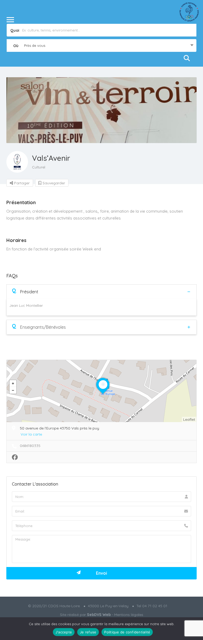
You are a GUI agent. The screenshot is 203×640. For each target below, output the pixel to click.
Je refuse (88, 632)
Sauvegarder (53, 183)
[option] (101, 110)
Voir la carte (31, 434)
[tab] (101, 291)
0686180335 (30, 445)
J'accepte (64, 632)
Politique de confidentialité (127, 632)
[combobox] (101, 45)
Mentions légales (128, 614)
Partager (21, 183)
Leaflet (189, 419)
